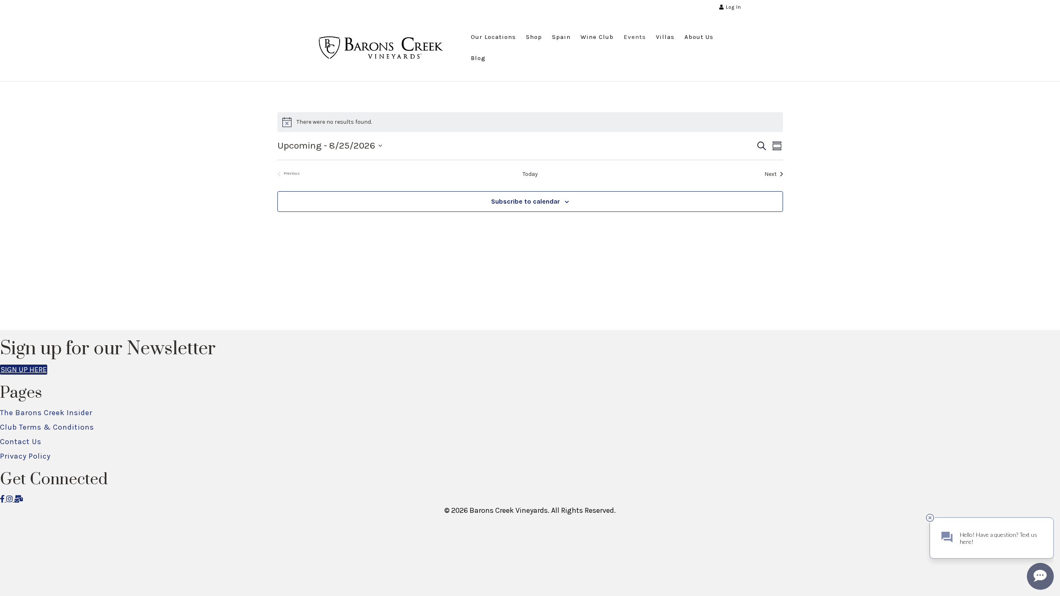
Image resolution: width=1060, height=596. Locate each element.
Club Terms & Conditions (47, 427)
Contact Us (20, 441)
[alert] (530, 122)
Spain (561, 37)
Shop (534, 37)
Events (635, 37)
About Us (698, 37)
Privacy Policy (25, 456)
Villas (665, 37)
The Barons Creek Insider (46, 412)
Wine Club (597, 37)
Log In (732, 7)
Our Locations (493, 37)
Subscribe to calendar (525, 201)
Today (530, 174)
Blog (478, 58)
